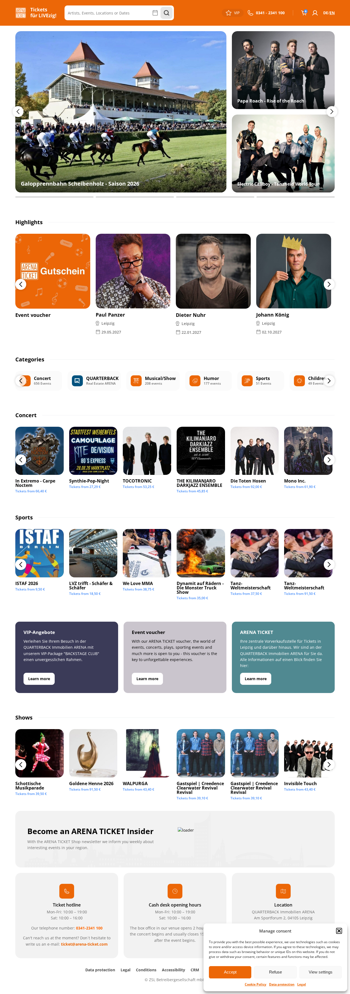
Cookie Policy (255, 984)
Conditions (146, 969)
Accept (230, 972)
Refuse (275, 972)
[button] (339, 931)
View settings (320, 972)
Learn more (39, 678)
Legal (301, 984)
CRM (195, 969)
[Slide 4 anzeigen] (295, 197)
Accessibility (173, 969)
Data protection (281, 984)
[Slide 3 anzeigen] (215, 197)
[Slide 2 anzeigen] (135, 197)
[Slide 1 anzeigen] (54, 197)
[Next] (329, 284)
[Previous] (20, 284)
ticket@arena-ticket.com (84, 944)
